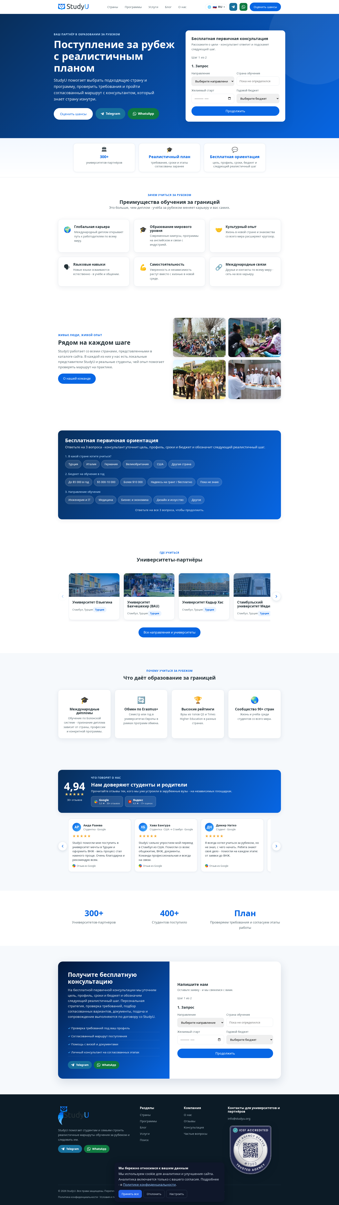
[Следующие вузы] (276, 596)
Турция (73, 464)
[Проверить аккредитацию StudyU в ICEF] (250, 1150)
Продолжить (235, 111)
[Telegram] (233, 7)
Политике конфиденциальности (149, 1184)
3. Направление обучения (82, 492)
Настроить (177, 1194)
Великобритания (137, 464)
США (160, 464)
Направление (200, 73)
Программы (133, 7)
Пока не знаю (209, 482)
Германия (111, 464)
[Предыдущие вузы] (62, 596)
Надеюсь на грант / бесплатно (171, 482)
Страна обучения (248, 73)
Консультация (194, 1127)
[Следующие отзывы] (276, 846)
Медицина (106, 500)
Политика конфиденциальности (78, 1197)
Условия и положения (113, 1197)
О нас (182, 7)
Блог (168, 7)
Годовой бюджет (248, 90)
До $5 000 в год (78, 482)
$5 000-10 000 (106, 482)
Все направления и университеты (169, 632)
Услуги (153, 7)
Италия (91, 464)
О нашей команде (77, 378)
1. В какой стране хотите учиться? (88, 456)
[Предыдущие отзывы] (62, 846)
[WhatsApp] (243, 7)
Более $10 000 (133, 482)
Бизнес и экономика (135, 500)
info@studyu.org (239, 1118)
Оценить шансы (265, 7)
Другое (196, 500)
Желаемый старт (202, 90)
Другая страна (181, 464)
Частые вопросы (195, 1134)
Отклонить (154, 1194)
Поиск (144, 1140)
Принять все (130, 1194)
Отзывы (189, 1121)
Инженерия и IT (79, 500)
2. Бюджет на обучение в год (84, 474)
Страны (112, 7)
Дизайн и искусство (170, 500)
